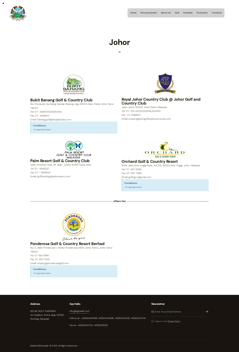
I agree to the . (168, 321)
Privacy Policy (174, 321)
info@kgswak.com (79, 311)
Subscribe (206, 312)
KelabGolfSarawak (39, 345)
